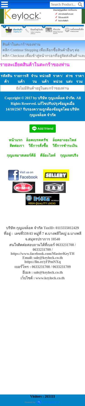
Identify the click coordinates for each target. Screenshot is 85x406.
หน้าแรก (15, 140)
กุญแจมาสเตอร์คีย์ (21, 155)
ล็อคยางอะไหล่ (64, 140)
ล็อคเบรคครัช (37, 140)
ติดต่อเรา (17, 146)
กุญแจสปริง (69, 155)
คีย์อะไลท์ (48, 155)
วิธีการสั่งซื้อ (38, 146)
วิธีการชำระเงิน (65, 146)
